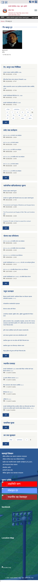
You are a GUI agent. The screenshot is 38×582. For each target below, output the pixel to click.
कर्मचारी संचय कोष (8, 470)
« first (7, 109)
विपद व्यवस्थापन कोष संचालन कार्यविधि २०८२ (13, 385)
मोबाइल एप (12, 490)
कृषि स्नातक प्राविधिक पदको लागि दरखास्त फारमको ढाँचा (15, 330)
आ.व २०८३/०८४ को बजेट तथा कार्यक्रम (12, 135)
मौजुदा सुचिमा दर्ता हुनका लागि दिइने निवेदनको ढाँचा (14, 350)
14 (19, 115)
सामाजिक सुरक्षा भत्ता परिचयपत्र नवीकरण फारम (13, 345)
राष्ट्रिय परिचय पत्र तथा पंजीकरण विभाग (13, 459)
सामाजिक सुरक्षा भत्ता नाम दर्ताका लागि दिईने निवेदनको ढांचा (16, 340)
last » (30, 118)
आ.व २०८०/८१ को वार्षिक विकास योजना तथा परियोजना (15, 269)
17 (7, 118)
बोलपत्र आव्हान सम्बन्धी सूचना (10, 190)
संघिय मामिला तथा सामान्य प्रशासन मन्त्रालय (15, 456)
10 (28, 112)
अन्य (6, 122)
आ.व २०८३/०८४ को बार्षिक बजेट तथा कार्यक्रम (13, 241)
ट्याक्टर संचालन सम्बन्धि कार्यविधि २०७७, (12, 72)
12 (7, 115)
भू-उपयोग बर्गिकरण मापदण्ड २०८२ (10, 378)
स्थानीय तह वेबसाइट (17, 497)
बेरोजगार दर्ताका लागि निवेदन (9, 308)
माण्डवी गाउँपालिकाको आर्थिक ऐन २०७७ (12, 102)
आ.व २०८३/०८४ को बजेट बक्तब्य (10, 142)
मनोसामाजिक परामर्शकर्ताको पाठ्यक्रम (11, 303)
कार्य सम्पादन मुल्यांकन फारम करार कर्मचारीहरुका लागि (15, 335)
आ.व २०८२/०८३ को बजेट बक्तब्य (10, 163)
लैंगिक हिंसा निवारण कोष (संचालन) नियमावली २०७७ (14, 79)
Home (2, 21)
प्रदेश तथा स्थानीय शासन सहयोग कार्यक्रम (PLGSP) (17, 462)
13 (13, 115)
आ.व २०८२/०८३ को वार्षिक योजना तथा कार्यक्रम (14, 248)
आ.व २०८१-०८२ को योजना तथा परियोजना (12, 255)
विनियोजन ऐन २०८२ (7, 392)
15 (25, 115)
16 (31, 115)
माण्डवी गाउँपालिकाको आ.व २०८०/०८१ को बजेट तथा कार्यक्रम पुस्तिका (19, 262)
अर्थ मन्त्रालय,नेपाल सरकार (10, 464)
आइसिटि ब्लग (14, 483)
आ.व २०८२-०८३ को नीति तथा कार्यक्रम (12, 171)
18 (13, 118)
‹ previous (16, 109)
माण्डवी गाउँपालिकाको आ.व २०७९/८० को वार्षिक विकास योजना (17, 276)
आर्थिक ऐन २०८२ (7, 399)
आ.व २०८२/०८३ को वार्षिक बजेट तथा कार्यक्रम (13, 156)
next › (22, 118)
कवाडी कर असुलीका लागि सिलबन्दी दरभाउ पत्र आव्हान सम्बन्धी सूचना (18, 198)
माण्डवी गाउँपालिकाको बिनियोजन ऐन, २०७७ (12, 95)
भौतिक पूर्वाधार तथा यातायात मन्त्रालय (13, 473)
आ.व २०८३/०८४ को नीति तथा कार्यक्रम (12, 149)
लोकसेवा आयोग (7, 467)
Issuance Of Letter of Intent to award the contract (17, 221)
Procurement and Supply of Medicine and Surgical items (19, 205)
